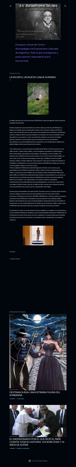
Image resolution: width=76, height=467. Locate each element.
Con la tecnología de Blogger (40, 461)
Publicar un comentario (23, 448)
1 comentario (20, 398)
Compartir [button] (12, 251)
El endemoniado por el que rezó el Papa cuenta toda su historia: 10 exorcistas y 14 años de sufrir (37, 442)
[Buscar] (65, 5)
